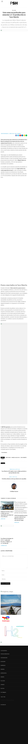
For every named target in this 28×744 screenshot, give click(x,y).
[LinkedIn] (14, 494)
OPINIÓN (2, 684)
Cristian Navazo (4, 133)
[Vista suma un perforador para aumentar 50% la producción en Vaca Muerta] (14, 80)
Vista (2, 139)
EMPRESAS (3, 665)
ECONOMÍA (3, 661)
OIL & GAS (14, 10)
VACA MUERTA (24, 457)
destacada (8, 457)
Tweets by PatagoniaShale (7, 700)
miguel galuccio (16, 457)
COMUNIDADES (4, 657)
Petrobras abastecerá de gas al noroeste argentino (14, 478)
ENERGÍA (2, 669)
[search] (25, 1)
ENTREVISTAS (3, 673)
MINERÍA (2, 676)
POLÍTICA (2, 688)
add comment (18, 133)
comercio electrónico (5, 653)
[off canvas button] (2, 1)
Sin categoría (3, 692)
